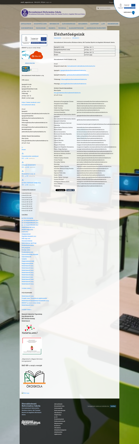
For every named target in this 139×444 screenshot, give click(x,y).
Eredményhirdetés (28, 245)
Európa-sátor (26, 250)
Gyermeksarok (26, 256)
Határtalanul (26, 321)
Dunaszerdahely (27, 241)
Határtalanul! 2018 (27, 279)
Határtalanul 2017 (27, 277)
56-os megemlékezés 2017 (30, 225)
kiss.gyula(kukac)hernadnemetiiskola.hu (67, 92)
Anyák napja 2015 (27, 229)
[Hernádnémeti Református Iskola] (53, 13)
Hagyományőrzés (27, 263)
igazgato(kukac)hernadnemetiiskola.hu (73, 70)
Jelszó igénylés (30, 63)
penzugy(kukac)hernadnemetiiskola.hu (73, 83)
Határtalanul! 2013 (27, 270)
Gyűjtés (24, 259)
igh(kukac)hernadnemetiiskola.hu (77, 75)
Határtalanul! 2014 (27, 272)
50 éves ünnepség (27, 218)
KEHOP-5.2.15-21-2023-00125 (31, 303)
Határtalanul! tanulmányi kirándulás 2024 (35, 300)
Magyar (111, 2)
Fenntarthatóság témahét (30, 254)
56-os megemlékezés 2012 (30, 220)
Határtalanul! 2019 (27, 281)
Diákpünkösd (26, 234)
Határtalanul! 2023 (27, 284)
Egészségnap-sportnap (29, 243)
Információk (57, 38)
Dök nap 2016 (26, 238)
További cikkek (26, 288)
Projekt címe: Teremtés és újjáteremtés (34, 298)
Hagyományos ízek (28, 261)
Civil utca (25, 231)
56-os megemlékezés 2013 (30, 222)
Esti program (26, 247)
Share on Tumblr (70, 190)
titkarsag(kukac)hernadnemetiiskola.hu (74, 79)
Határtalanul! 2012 (27, 268)
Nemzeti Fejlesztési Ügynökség (32, 314)
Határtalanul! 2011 (27, 265)
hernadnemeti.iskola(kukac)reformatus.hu (81, 66)
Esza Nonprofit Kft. (28, 316)
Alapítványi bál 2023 (28, 227)
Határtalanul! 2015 (27, 274)
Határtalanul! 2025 (27, 296)
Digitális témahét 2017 (29, 236)
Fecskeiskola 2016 (27, 252)
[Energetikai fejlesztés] (34, 45)
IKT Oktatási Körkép (28, 318)
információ (75, 38)
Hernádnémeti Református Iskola (31, 409)
